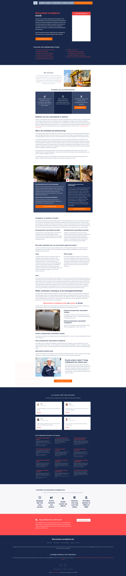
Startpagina (49, 542)
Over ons (72, 542)
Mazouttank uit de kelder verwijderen (44, 55)
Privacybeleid (70, 569)
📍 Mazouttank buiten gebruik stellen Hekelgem (61, 471)
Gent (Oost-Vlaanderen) (86, 557)
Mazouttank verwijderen (55, 572)
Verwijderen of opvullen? (72, 49)
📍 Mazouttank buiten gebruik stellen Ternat (80, 450)
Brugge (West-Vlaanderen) (95, 557)
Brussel (80, 557)
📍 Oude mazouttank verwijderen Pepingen (43, 438)
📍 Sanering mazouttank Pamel (61, 437)
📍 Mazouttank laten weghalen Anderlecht (42, 471)
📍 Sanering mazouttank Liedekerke (60, 450)
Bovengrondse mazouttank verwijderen (44, 53)
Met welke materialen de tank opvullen (76, 55)
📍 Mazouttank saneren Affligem (80, 470)
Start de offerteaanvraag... (83, 520)
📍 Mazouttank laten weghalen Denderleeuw (61, 461)
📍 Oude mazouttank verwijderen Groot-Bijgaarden (81, 461)
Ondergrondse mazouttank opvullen (76, 53)
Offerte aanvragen (65, 542)
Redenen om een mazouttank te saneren (45, 49)
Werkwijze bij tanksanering (42, 51)
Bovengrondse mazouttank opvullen (76, 51)
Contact (77, 542)
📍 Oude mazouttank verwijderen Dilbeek (43, 461)
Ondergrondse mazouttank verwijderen (44, 56)
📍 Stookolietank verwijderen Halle (43, 449)
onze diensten (56, 542)
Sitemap (64, 569)
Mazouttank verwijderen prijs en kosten (44, 58)
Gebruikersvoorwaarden (57, 569)
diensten (59, 82)
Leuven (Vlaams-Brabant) (105, 557)
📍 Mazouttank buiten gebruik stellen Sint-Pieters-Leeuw (80, 438)
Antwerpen (76, 557)
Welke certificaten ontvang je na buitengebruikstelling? (79, 56)
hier (43, 299)
